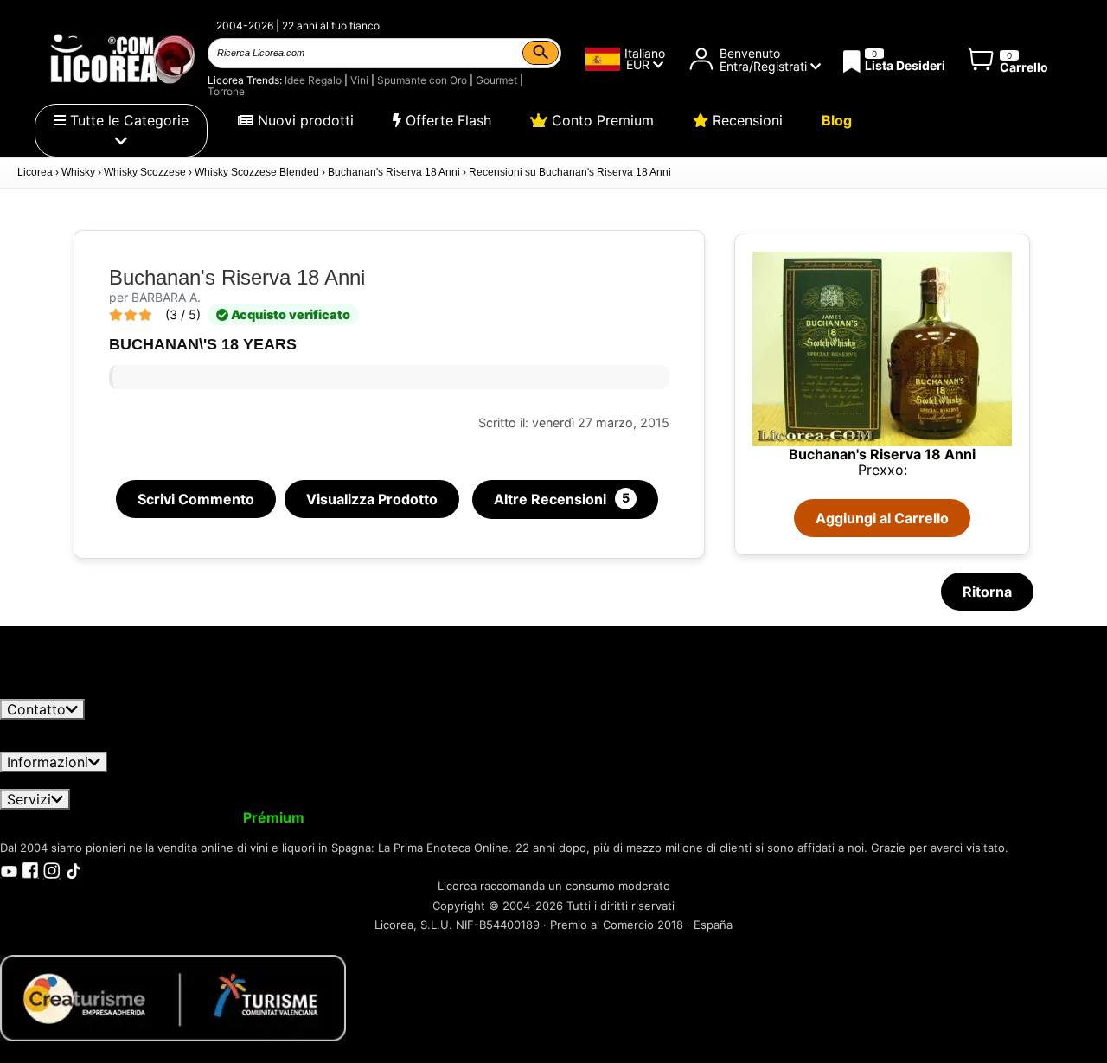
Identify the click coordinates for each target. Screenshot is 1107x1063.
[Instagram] (52, 869)
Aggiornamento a (214, 817)
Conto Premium (600, 120)
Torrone (226, 91)
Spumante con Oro (422, 80)
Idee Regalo (313, 80)
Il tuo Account (58, 817)
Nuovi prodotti (303, 120)
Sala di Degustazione (843, 817)
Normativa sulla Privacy (214, 780)
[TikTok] (73, 869)
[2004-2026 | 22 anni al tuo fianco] (121, 58)
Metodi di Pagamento (702, 780)
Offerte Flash (446, 120)
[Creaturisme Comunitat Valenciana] (173, 996)
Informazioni (47, 762)
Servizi (29, 799)
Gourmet (496, 80)
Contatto (36, 709)
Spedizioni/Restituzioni (388, 780)
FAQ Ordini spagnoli (545, 780)
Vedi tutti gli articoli (79, 690)
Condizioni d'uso (65, 780)
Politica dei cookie (849, 780)
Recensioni (745, 120)
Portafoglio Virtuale (387, 817)
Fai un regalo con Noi (540, 817)
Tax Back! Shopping (697, 817)
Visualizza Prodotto (372, 499)
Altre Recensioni (562, 499)
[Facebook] (30, 869)
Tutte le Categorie (127, 120)
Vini (359, 80)
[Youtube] (8, 869)
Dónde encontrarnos (992, 780)
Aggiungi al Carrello (882, 518)
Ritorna (987, 591)
